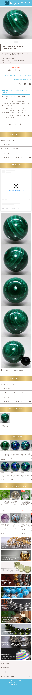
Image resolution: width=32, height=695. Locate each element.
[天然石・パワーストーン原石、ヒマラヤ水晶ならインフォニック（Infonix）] (12, 1)
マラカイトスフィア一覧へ (15, 124)
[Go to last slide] (1, 25)
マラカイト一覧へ (5, 144)
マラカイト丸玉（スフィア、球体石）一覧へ (12, 148)
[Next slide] (31, 25)
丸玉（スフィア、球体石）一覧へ (9, 140)
